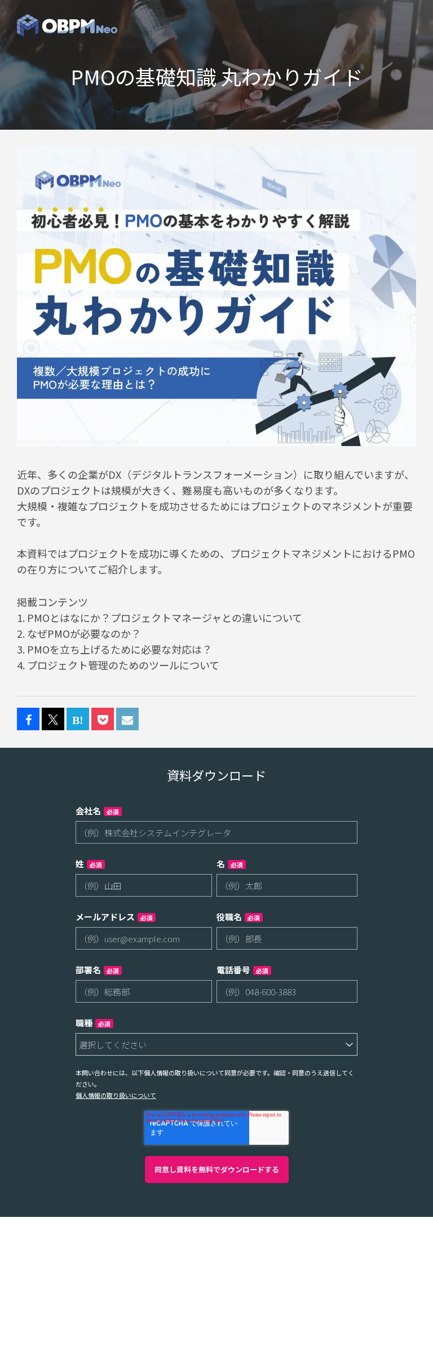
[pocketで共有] (102, 719)
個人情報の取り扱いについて (116, 1095)
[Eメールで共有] (127, 719)
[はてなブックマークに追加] (77, 719)
